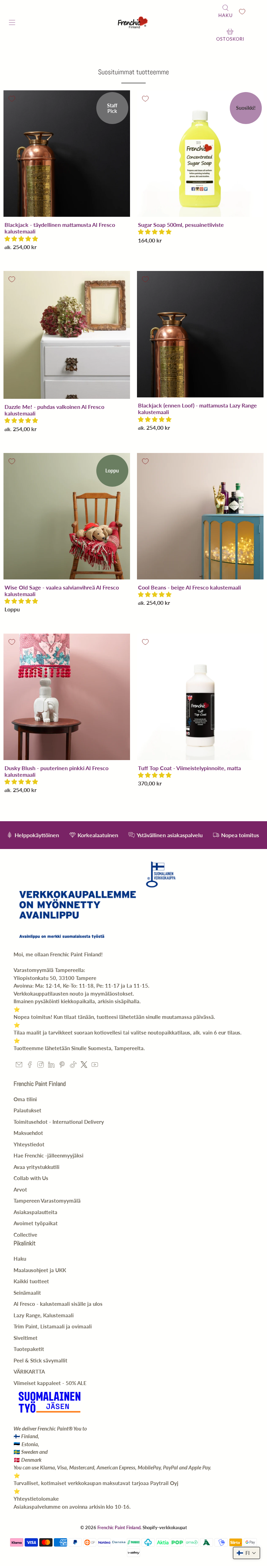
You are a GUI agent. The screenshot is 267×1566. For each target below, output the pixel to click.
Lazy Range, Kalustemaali (44, 1315)
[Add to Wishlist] (11, 98)
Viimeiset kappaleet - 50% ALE (50, 1383)
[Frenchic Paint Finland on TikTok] (73, 1066)
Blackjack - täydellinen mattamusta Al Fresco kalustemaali (60, 227)
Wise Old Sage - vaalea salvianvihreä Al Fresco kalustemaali (62, 590)
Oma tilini (25, 1099)
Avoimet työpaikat (36, 1223)
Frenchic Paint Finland (118, 1527)
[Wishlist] (242, 11)
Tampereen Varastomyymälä (47, 1200)
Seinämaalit (27, 1292)
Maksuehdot (28, 1133)
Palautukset (27, 1110)
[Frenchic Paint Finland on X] (84, 1066)
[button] (21, 238)
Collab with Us (31, 1178)
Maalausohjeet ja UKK (40, 1270)
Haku (20, 1258)
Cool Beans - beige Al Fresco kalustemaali (189, 587)
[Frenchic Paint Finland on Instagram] (40, 1066)
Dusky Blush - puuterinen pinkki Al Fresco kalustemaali (56, 771)
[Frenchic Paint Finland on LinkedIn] (51, 1066)
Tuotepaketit (29, 1349)
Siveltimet (26, 1338)
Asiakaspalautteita (35, 1212)
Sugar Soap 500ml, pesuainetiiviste (181, 224)
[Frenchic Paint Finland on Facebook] (29, 1066)
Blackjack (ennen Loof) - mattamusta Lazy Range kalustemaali (197, 408)
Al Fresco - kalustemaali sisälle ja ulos (58, 1304)
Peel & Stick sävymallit (40, 1360)
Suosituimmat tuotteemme (133, 71)
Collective (25, 1234)
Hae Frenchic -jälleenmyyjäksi (48, 1155)
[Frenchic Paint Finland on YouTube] (94, 1066)
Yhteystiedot (29, 1144)
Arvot (20, 1189)
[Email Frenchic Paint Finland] (19, 1066)
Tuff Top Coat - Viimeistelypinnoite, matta (189, 768)
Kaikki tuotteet (31, 1281)
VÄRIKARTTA (29, 1371)
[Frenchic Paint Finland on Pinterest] (62, 1066)
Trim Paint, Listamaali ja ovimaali (53, 1326)
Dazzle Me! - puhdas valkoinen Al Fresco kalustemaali (54, 410)
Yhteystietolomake (36, 1498)
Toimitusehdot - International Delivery (59, 1122)
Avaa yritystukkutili (36, 1167)
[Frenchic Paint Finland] (133, 24)
